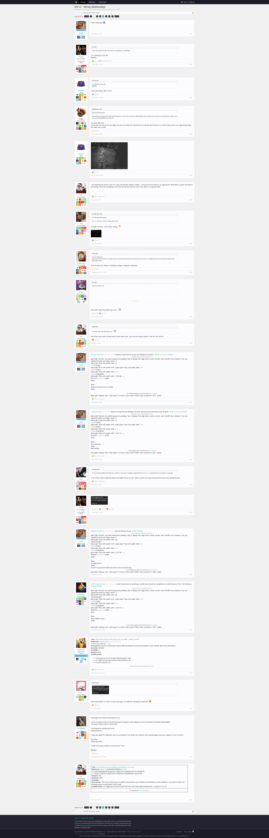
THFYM (81, 57)
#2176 (190, 630)
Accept (131, 767)
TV (93, 771)
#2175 (190, 574)
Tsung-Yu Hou (96, 412)
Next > (117, 16)
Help (185, 831)
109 (103, 16)
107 (97, 16)
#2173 (190, 484)
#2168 (190, 272)
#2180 (190, 800)
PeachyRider (81, 728)
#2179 (190, 757)
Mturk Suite (142, 790)
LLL (81, 693)
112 (112, 16)
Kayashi (81, 90)
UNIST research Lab (98, 584)
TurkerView (153, 393)
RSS (193, 831)
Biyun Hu (103, 769)
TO (93, 773)
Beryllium (179, 831)
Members (92, 2)
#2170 (190, 343)
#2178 (190, 708)
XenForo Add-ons (111, 831)
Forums (83, 2)
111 (109, 16)
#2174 (190, 512)
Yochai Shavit (104, 641)
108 (100, 16)
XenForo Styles (122, 831)
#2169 (190, 316)
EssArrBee (81, 594)
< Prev (86, 16)
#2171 (190, 402)
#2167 (190, 243)
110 (106, 16)
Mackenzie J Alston (97, 531)
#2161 (190, 34)
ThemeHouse (101, 834)
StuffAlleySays (81, 263)
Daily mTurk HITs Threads (89, 9)
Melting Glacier (107, 9)
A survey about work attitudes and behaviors (112, 767)
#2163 (190, 97)
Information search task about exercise (109, 639)
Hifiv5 (81, 33)
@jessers (94, 221)
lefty (81, 224)
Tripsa (93, 134)
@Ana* (147, 473)
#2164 (190, 134)
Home (76, 2)
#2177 (190, 673)
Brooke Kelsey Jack (97, 354)
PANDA (170, 354)
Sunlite (81, 292)
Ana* (81, 479)
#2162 (190, 64)
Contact (124, 769)
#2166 (190, 200)
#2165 (190, 175)
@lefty (101, 221)
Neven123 (81, 650)
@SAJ (92, 55)
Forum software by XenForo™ (90, 831)
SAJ (81, 195)
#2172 (190, 459)
